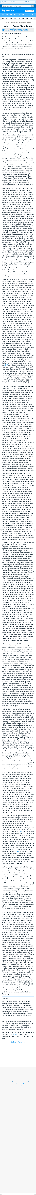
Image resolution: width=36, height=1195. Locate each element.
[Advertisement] (18, 1056)
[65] (18, 851)
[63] (6, 365)
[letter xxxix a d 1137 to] (2, 534)
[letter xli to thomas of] (34, 534)
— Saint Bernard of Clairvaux (18, 31)
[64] (21, 831)
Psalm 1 (15, 1034)
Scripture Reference (18, 1042)
